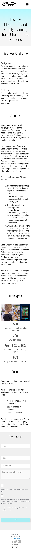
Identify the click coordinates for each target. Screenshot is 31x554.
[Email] (19, 541)
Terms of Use (15, 548)
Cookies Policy (15, 546)
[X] (15, 541)
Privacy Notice (10, 501)
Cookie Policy (18, 501)
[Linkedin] (11, 541)
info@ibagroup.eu (15, 538)
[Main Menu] (27, 4)
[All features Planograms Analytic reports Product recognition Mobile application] (15, 466)
